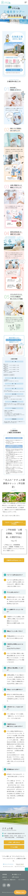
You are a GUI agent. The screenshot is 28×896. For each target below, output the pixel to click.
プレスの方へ (21, 879)
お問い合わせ (15, 877)
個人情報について (16, 874)
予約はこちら (20, 892)
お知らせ (4, 877)
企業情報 (4, 874)
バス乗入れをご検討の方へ (9, 879)
